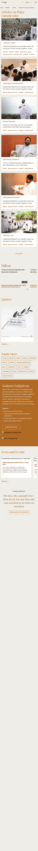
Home (1, 7)
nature (32, 371)
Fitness (4, 362)
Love (19, 367)
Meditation (11, 367)
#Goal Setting (23, 52)
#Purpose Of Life (18, 54)
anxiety (11, 358)
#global (17, 52)
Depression (23, 371)
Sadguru (26, 367)
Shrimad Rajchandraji (23, 362)
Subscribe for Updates (19, 512)
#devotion (5, 52)
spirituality (5, 371)
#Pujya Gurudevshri (8, 54)
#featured (11, 52)
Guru (3, 367)
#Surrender (32, 54)
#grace (30, 52)
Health (12, 362)
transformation (7, 376)
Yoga (24, 358)
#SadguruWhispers (19, 491)
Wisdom (8, 7)
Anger (18, 358)
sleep (4, 358)
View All (4, 344)
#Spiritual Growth (29, 92)
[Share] (3, 339)
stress (14, 371)
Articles (14, 7)
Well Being (32, 358)
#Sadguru (25, 54)
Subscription (11, 427)
